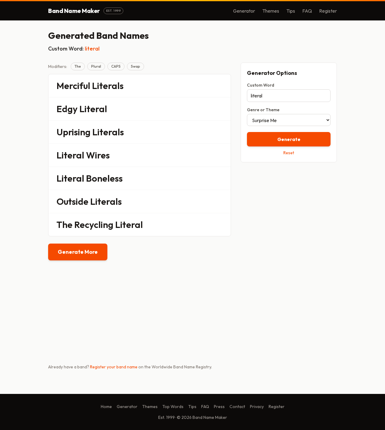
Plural (96, 66)
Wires (98, 155)
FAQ (307, 11)
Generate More (78, 251)
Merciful (73, 85)
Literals (108, 85)
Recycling (93, 224)
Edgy (67, 109)
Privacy (257, 406)
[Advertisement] (289, 209)
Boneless (104, 178)
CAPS (116, 66)
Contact (237, 406)
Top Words (172, 406)
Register (328, 11)
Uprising (74, 132)
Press (219, 406)
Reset (288, 152)
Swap (135, 66)
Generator (244, 11)
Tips (290, 11)
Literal (93, 109)
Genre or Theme (263, 109)
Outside (72, 201)
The (78, 66)
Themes (270, 11)
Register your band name (113, 367)
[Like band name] (210, 86)
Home (106, 406)
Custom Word (260, 85)
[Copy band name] (222, 86)
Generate (288, 139)
